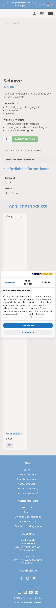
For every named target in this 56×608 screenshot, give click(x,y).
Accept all (28, 325)
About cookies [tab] (28, 282)
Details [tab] (46, 282)
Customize (28, 332)
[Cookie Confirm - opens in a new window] (42, 274)
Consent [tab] (10, 282)
